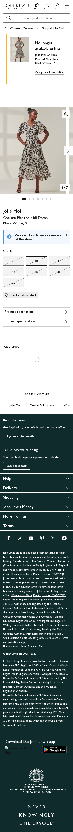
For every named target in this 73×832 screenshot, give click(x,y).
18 (55, 273)
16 (32, 273)
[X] (20, 539)
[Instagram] (53, 539)
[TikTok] (64, 539)
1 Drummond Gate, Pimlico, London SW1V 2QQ (38, 574)
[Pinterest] (42, 539)
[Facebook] (8, 539)
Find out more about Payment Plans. (24, 646)
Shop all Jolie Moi (53, 28)
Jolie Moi (15, 405)
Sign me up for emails (20, 436)
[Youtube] (31, 539)
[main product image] (22, 58)
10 (32, 262)
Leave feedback (16, 465)
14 (9, 273)
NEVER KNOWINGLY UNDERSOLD (37, 815)
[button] (67, 6)
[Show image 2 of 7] (68, 150)
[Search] (8, 18)
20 (9, 283)
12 (55, 262)
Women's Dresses (21, 28)
